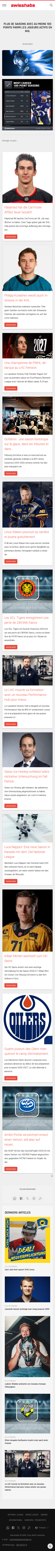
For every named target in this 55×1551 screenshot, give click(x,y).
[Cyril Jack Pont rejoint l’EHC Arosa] (27, 1239)
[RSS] (40, 1198)
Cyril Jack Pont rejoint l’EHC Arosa (19, 1269)
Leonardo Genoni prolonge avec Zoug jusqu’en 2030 (27, 1309)
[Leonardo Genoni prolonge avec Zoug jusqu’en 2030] (27, 1289)
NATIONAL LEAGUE (15, 1514)
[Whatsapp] (14, 1198)
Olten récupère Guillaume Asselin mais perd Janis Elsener (26, 1442)
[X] (27, 1198)
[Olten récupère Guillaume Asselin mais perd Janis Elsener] (27, 1413)
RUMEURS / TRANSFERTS (35, 1520)
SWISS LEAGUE (32, 1514)
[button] (4, 5)
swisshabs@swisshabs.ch (20, 1539)
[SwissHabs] (23, 5)
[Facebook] (21, 1198)
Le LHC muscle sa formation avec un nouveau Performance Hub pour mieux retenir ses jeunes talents (25, 1487)
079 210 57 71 (21, 1545)
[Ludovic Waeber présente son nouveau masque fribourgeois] (27, 1346)
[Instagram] (34, 1198)
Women (44, 1514)
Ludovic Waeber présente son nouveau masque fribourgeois (25, 1385)
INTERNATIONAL (15, 1520)
